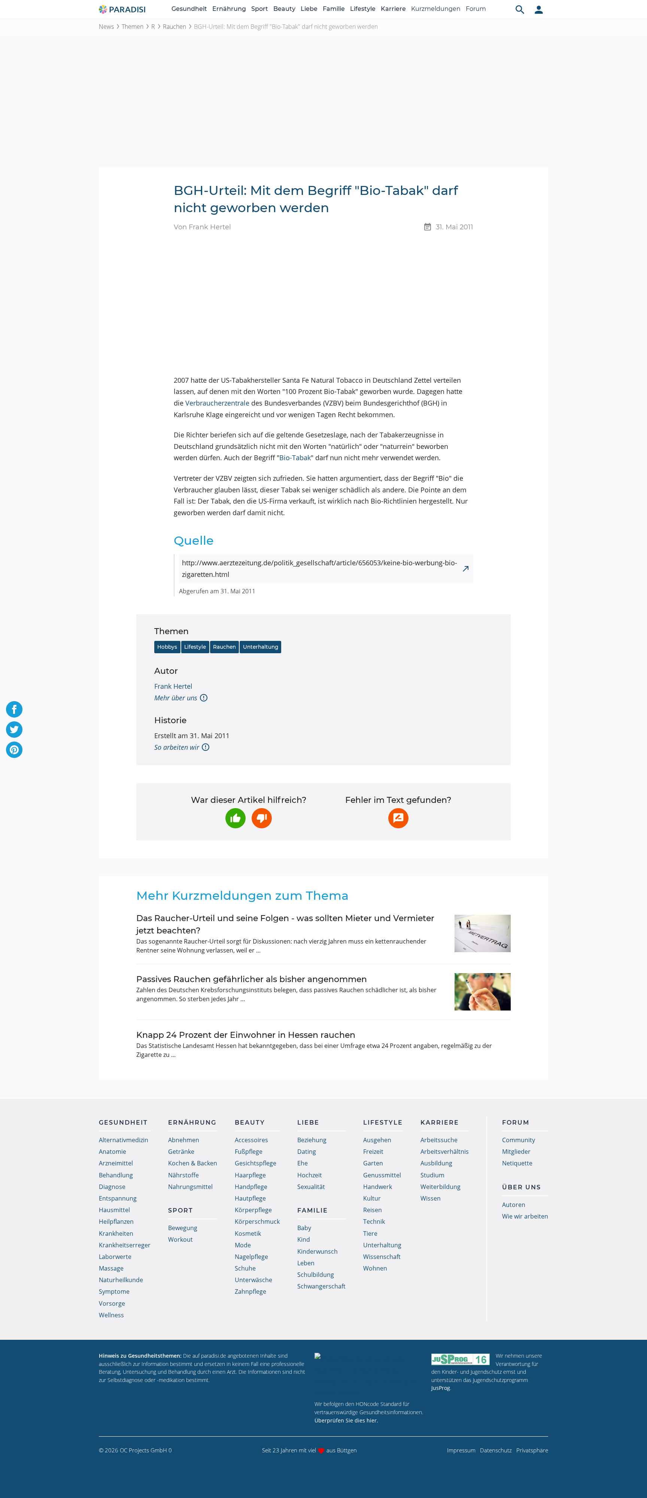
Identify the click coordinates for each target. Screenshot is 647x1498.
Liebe (309, 8)
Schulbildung (315, 1275)
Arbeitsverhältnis (444, 1151)
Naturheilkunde (121, 1280)
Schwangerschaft (321, 1286)
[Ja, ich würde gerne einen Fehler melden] (398, 818)
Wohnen (375, 1268)
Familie (334, 8)
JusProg (440, 1387)
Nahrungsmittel (190, 1187)
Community (518, 1140)
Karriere (393, 8)
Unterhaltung (260, 647)
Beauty (284, 8)
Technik (374, 1221)
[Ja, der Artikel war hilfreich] (235, 818)
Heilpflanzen (116, 1221)
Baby (304, 1228)
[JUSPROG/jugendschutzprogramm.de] (460, 1359)
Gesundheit (189, 8)
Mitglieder (516, 1151)
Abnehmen (183, 1140)
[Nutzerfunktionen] (538, 9)
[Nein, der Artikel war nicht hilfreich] (262, 818)
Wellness (111, 1315)
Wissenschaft (382, 1257)
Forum (476, 8)
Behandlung (116, 1175)
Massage (111, 1268)
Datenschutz (496, 1450)
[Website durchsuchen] (520, 9)
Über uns (521, 1187)
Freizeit (373, 1151)
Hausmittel (114, 1210)
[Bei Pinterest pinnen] (14, 750)
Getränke (181, 1151)
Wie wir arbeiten (525, 1216)
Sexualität (311, 1187)
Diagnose (112, 1187)
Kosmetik (248, 1233)
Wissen (430, 1198)
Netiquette (517, 1163)
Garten (373, 1163)
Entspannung (118, 1198)
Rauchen (174, 26)
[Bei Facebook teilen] (14, 709)
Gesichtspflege (255, 1163)
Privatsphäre (532, 1450)
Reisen (372, 1210)
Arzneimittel (116, 1163)
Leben (306, 1263)
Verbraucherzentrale (217, 402)
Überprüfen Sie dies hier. (346, 1420)
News (106, 26)
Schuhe (245, 1268)
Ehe (302, 1163)
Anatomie (112, 1151)
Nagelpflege (251, 1257)
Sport (259, 8)
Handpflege (251, 1187)
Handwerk (377, 1187)
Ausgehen (377, 1140)
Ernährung (229, 8)
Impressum (461, 1450)
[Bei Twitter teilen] (14, 729)
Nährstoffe (183, 1175)
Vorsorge (112, 1303)
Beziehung (311, 1140)
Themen (132, 26)
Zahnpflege (250, 1291)
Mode (243, 1245)
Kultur (372, 1198)
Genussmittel (382, 1175)
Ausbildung (436, 1163)
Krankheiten (116, 1233)
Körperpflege (253, 1210)
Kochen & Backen (192, 1163)
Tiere (370, 1233)
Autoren (513, 1205)
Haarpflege (250, 1175)
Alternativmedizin (123, 1140)
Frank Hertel (173, 686)
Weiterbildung (440, 1187)
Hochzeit (309, 1175)
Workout (180, 1239)
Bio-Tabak (295, 457)
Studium (432, 1175)
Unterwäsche (253, 1280)
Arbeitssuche (439, 1140)
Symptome (114, 1291)
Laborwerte (115, 1257)
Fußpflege (248, 1151)
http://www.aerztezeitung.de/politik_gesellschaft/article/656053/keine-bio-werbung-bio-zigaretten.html (319, 568)
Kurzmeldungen (436, 8)
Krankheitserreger (125, 1245)
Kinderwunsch (317, 1251)
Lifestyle (363, 8)
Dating (306, 1151)
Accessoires (251, 1140)
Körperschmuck (257, 1221)
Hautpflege (250, 1198)
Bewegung (182, 1228)
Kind (303, 1239)
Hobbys (167, 647)
